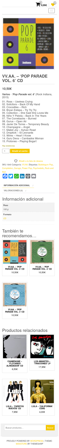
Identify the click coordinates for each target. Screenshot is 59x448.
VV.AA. (25, 164)
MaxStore (21, 443)
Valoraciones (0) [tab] (13, 190)
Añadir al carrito (20, 150)
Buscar (50, 427)
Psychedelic (38, 168)
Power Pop (27, 168)
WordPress (36, 440)
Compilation (7, 168)
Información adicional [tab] (17, 185)
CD (4, 218)
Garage (17, 168)
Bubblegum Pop (45, 164)
